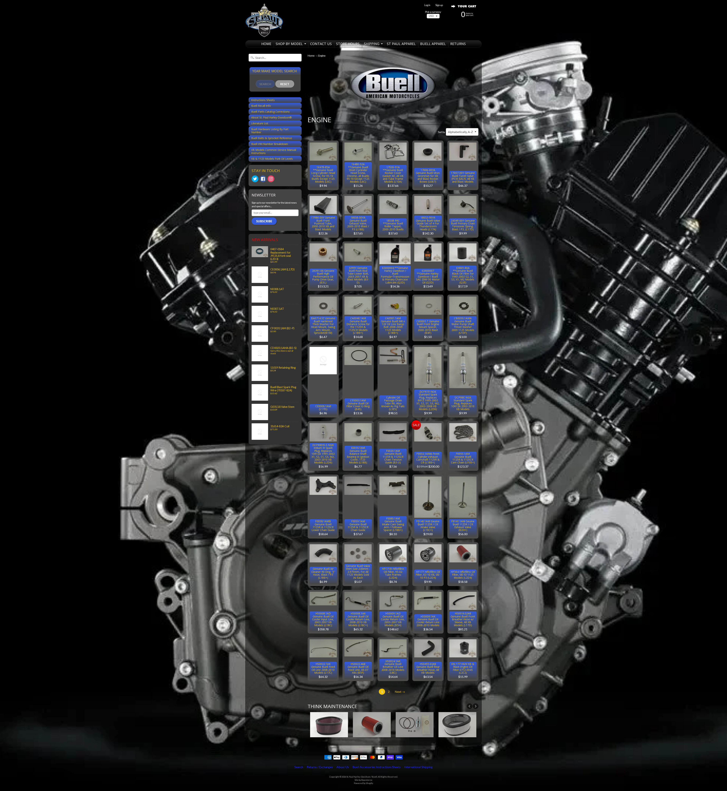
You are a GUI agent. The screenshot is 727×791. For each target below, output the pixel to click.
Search (298, 767)
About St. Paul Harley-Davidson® (271, 117)
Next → (400, 691)
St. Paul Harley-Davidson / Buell (361, 776)
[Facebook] (263, 178)
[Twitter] (255, 178)
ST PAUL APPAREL (401, 43)
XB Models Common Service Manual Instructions (273, 151)
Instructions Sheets (263, 100)
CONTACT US (321, 43)
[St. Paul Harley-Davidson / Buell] (264, 20)
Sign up (439, 5)
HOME (266, 43)
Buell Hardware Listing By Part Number (270, 130)
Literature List (259, 123)
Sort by (441, 132)
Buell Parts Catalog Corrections (270, 111)
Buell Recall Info (261, 105)
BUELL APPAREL (433, 43)
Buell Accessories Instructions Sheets (377, 767)
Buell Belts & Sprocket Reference (271, 138)
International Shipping (418, 767)
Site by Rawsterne (363, 780)
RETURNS (458, 43)
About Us (342, 767)
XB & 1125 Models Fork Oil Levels (272, 158)
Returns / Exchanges (320, 767)
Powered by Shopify (363, 783)
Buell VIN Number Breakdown (269, 144)
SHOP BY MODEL (289, 43)
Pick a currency (433, 12)
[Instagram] (271, 178)
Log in (427, 5)
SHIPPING (371, 43)
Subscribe (264, 221)
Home (311, 55)
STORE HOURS (348, 43)
